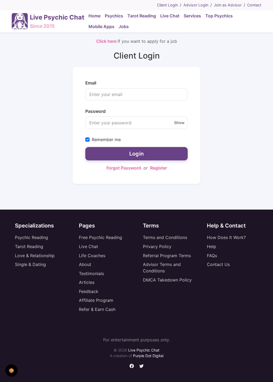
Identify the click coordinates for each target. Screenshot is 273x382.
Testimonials (91, 273)
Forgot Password (123, 168)
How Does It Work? (226, 237)
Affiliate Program (96, 300)
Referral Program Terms (167, 255)
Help (211, 246)
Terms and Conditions (165, 237)
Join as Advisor (228, 5)
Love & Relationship (35, 255)
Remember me (106, 139)
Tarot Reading (29, 246)
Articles (86, 282)
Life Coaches (92, 255)
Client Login (167, 5)
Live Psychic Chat (143, 350)
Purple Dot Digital (148, 355)
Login (136, 154)
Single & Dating (30, 264)
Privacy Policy (157, 246)
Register (158, 168)
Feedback (88, 291)
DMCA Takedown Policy (167, 280)
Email (90, 83)
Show (179, 123)
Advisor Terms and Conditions (162, 267)
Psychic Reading (31, 237)
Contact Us (218, 264)
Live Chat (88, 246)
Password (95, 111)
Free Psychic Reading (100, 237)
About (85, 264)
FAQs (212, 255)
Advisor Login (195, 5)
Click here (107, 41)
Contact (254, 5)
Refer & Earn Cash (97, 309)
